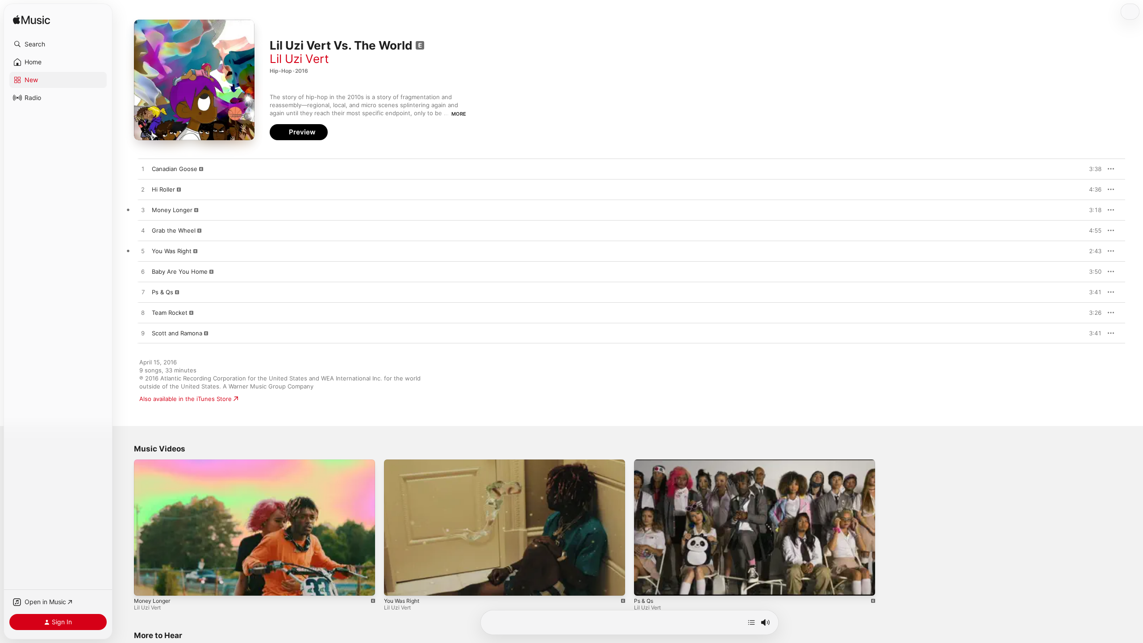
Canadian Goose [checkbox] (174, 168)
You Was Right (401, 600)
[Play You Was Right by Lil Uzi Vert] (143, 251)
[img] (31, 20)
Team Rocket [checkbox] (170, 312)
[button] (58, 44)
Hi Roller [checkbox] (163, 189)
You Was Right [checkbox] (172, 251)
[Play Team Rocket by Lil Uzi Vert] (143, 313)
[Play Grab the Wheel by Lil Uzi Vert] (143, 231)
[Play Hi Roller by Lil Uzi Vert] (143, 190)
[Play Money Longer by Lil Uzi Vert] (143, 210)
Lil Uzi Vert (299, 59)
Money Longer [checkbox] (172, 209)
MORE (458, 114)
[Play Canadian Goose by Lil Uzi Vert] (143, 169)
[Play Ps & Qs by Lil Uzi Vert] (143, 292)
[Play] (145, 584)
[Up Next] (751, 622)
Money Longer (152, 600)
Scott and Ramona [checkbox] (177, 333)
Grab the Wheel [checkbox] (174, 230)
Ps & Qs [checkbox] (162, 292)
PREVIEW (1091, 168)
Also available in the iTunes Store (185, 398)
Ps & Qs (643, 600)
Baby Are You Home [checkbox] (180, 271)
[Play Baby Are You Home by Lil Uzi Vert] (143, 272)
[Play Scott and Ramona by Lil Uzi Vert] (143, 334)
